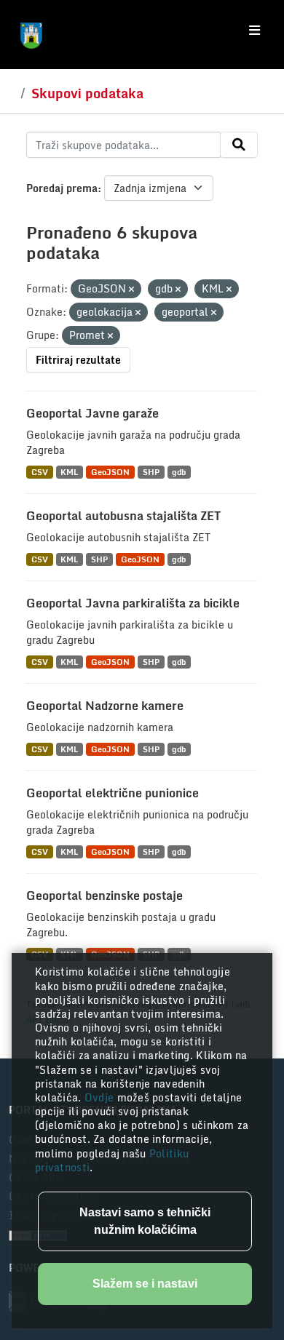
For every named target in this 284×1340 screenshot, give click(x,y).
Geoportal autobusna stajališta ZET (123, 515)
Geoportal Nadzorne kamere (105, 705)
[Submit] (239, 145)
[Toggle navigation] (254, 30)
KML (69, 472)
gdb (179, 472)
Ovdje (100, 1097)
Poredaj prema (62, 188)
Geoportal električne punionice (112, 792)
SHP (151, 472)
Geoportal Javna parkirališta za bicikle (133, 603)
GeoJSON (110, 472)
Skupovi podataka (87, 93)
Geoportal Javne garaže (92, 413)
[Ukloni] (131, 289)
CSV (39, 472)
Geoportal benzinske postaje (104, 895)
